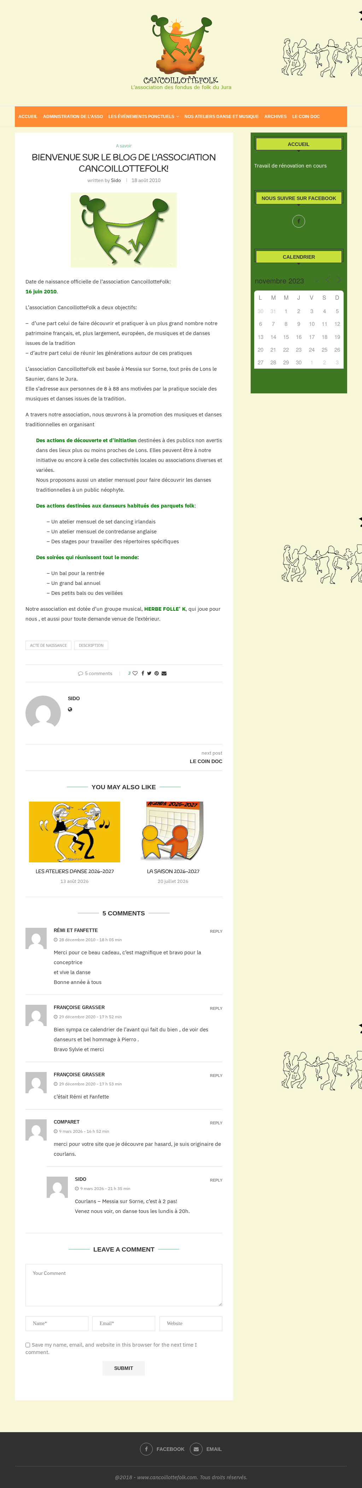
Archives (275, 116)
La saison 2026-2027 (173, 871)
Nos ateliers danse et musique (222, 116)
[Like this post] (135, 673)
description (91, 645)
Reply (216, 931)
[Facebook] (299, 221)
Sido (116, 180)
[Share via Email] (164, 673)
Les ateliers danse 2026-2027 (75, 871)
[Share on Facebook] (142, 673)
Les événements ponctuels (141, 116)
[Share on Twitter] (149, 673)
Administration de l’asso (73, 116)
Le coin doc (306, 116)
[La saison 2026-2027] (172, 832)
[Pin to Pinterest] (156, 673)
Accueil (27, 116)
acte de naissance (48, 645)
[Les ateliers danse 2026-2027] (74, 832)
